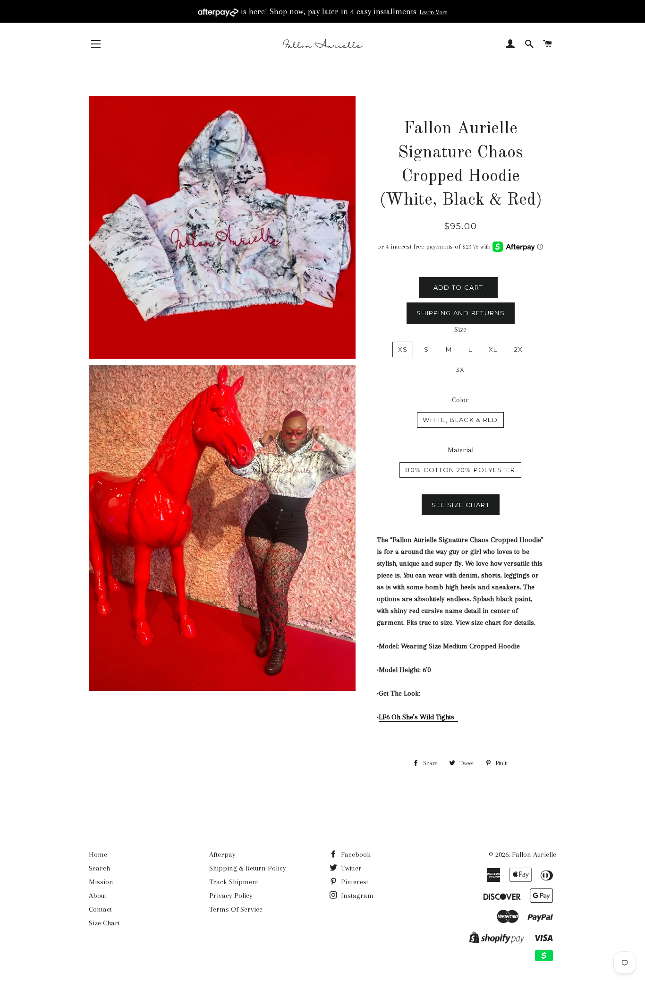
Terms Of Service (236, 909)
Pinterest (353, 882)
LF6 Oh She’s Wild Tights (418, 717)
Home (98, 854)
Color (460, 400)
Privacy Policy (231, 895)
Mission (101, 882)
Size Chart (104, 923)
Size (460, 329)
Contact (100, 909)
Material (461, 450)
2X (518, 349)
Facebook (355, 854)
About (97, 895)
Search (99, 868)
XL (493, 349)
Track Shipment (233, 882)
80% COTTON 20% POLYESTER (460, 470)
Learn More (434, 12)
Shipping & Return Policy (247, 868)
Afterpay (222, 854)
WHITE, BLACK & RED (460, 419)
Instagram (356, 895)
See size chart (461, 505)
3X (460, 369)
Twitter (350, 868)
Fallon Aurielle (534, 854)
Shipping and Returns (460, 313)
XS (403, 349)
